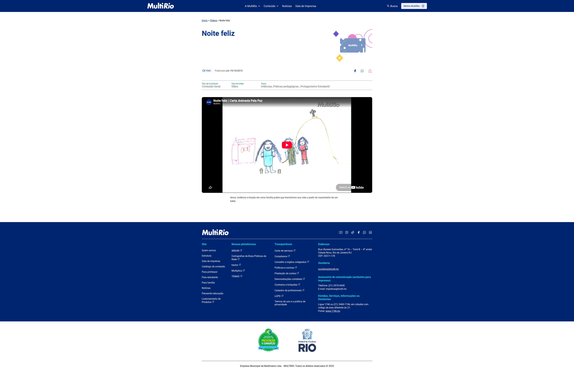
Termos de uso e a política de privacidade (290, 303)
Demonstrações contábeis (289, 279)
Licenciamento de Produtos (211, 300)
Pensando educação (212, 293)
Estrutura (206, 255)
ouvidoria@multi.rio (328, 269)
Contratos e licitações (286, 284)
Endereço (323, 244)
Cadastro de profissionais (288, 290)
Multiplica (237, 270)
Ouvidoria (324, 263)
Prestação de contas (286, 273)
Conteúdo (269, 6)
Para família (208, 282)
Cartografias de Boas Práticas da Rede (249, 258)
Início (204, 20)
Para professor (209, 271)
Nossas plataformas (244, 244)
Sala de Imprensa (305, 6)
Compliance (281, 256)
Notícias (287, 6)
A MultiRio (251, 6)
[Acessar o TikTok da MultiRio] (353, 232)
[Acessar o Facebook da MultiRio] (358, 232)
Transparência (283, 244)
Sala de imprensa (211, 261)
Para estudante (210, 277)
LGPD (278, 296)
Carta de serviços (284, 250)
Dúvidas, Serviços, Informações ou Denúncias (338, 297)
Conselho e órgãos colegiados (291, 262)
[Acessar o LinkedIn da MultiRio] (370, 232)
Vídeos (213, 20)
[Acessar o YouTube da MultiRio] (341, 232)
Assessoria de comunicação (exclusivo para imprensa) (344, 278)
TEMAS (236, 276)
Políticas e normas (285, 267)
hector (235, 265)
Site (204, 244)
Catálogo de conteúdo (213, 266)
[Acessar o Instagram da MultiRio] (347, 232)
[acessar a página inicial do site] (160, 6)
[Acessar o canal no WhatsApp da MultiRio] (364, 232)
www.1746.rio (333, 311)
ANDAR (236, 250)
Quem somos (209, 250)
